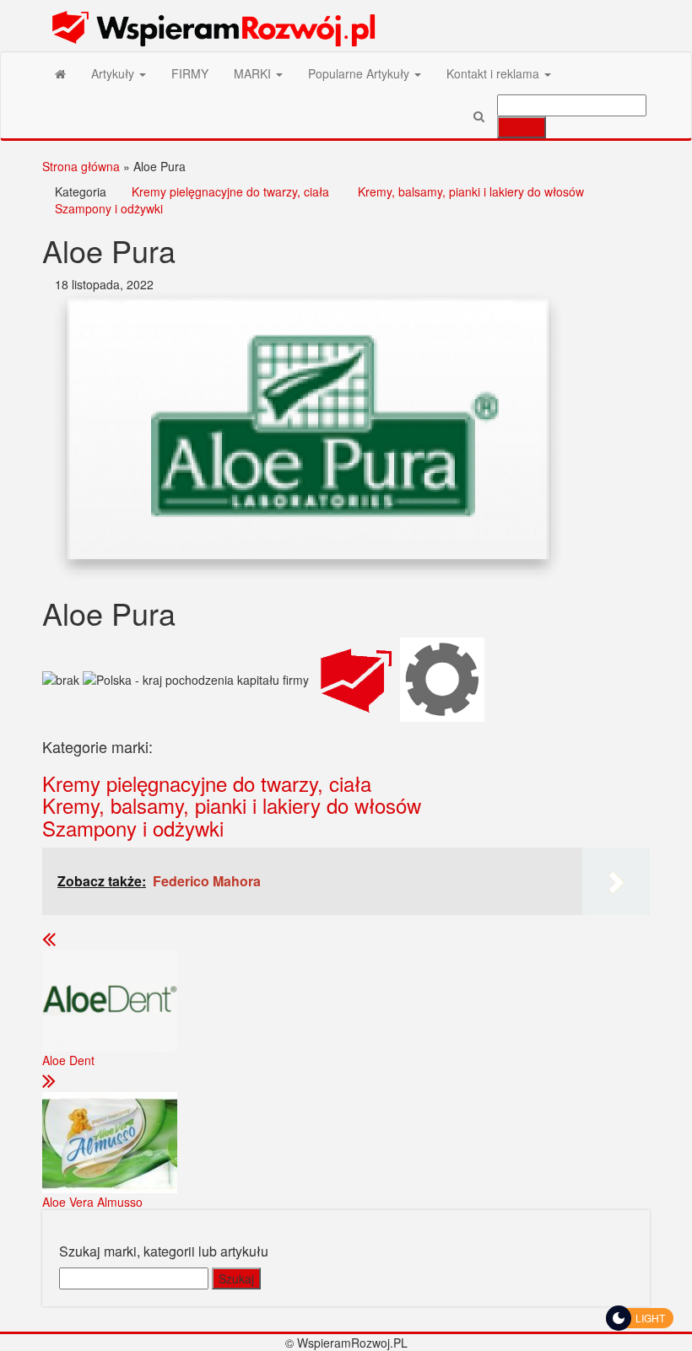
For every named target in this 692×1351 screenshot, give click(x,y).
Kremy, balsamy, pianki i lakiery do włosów (471, 191)
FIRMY (189, 73)
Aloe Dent (68, 1060)
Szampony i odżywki (109, 208)
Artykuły (114, 73)
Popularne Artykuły (360, 73)
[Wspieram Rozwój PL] (60, 73)
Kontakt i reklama (494, 73)
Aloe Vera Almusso (92, 1201)
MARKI (254, 73)
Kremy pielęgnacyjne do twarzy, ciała (230, 191)
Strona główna (81, 166)
